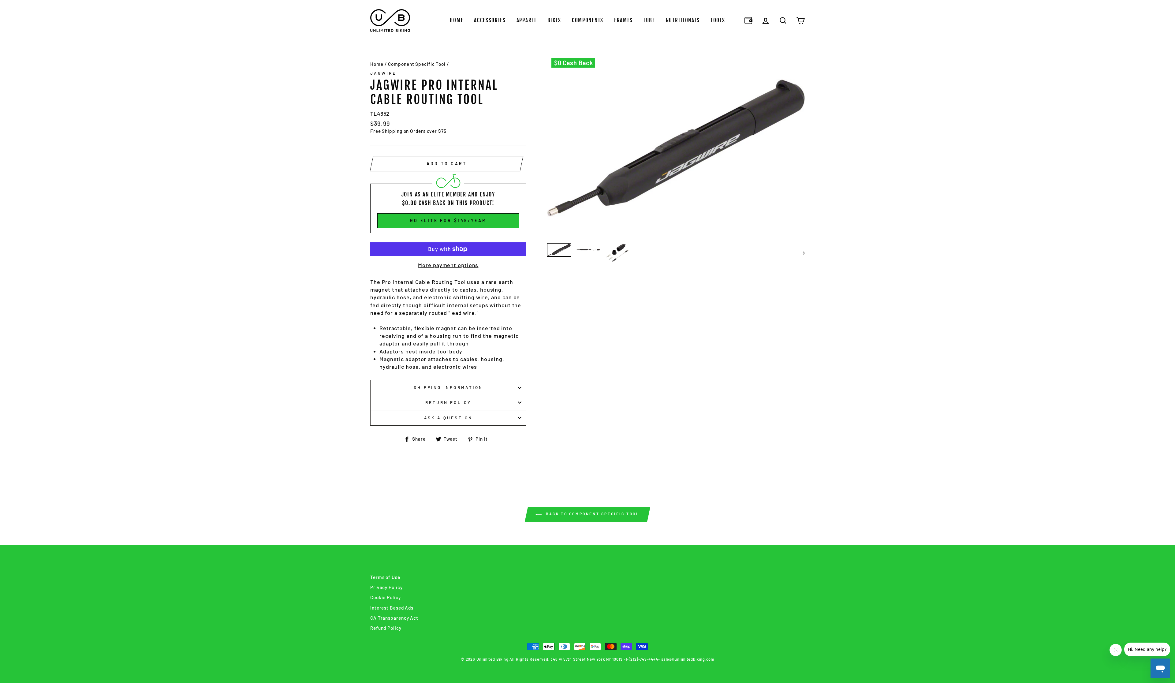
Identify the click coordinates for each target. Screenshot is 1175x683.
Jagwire (383, 73)
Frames (623, 20)
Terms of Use (385, 577)
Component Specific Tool (417, 64)
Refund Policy (385, 628)
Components (587, 20)
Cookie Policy (385, 597)
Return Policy (448, 402)
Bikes (554, 20)
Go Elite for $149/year (448, 220)
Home (456, 20)
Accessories (490, 20)
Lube (649, 20)
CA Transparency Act (394, 618)
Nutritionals (683, 20)
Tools (718, 20)
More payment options (448, 265)
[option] (676, 148)
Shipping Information (448, 387)
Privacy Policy (386, 587)
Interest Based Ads (391, 607)
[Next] (801, 253)
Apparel (527, 20)
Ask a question (448, 417)
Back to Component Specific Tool (591, 514)
